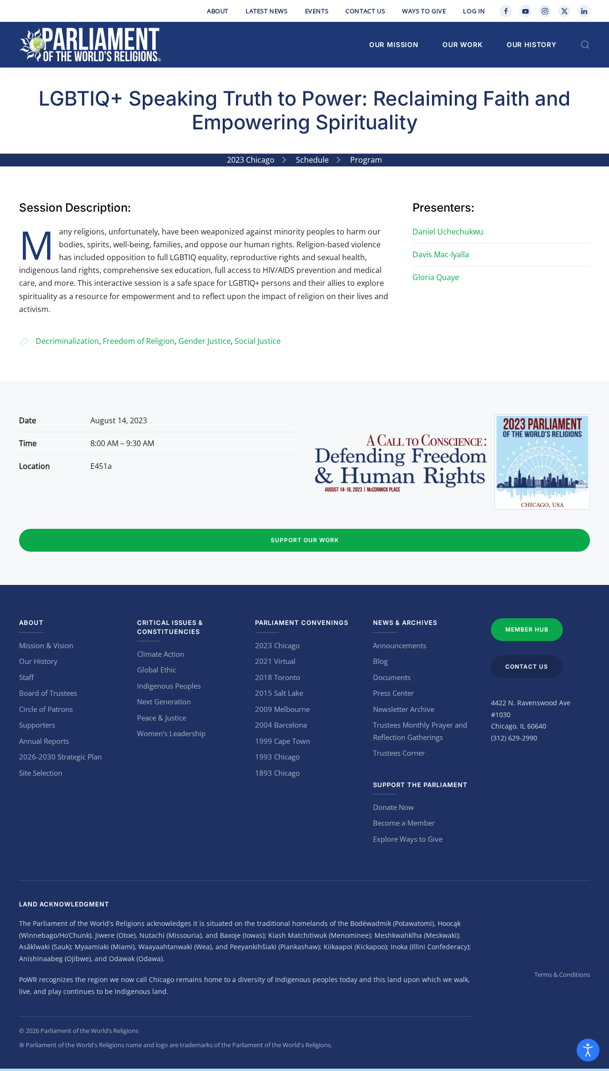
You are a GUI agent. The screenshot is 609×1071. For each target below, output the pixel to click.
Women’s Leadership (171, 733)
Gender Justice (204, 341)
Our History (532, 44)
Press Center (393, 693)
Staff (26, 677)
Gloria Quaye (436, 277)
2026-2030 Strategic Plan (60, 756)
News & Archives (405, 622)
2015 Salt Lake (279, 693)
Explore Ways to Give (407, 839)
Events (317, 11)
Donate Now (393, 807)
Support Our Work (305, 540)
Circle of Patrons (46, 709)
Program (366, 160)
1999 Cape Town (282, 741)
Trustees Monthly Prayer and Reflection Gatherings (420, 731)
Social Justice (258, 341)
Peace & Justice (161, 717)
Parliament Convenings (301, 622)
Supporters (37, 725)
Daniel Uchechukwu (448, 231)
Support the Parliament (420, 785)
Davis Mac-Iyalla (441, 254)
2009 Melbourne (282, 709)
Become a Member (404, 823)
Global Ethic (156, 669)
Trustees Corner (399, 753)
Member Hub (527, 629)
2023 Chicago (251, 160)
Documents (392, 677)
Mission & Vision (46, 645)
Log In (474, 11)
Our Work (462, 44)
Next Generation (164, 701)
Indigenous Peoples (169, 686)
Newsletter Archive (403, 709)
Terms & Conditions (562, 974)
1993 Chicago (277, 756)
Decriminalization (67, 341)
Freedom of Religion (139, 341)
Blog (380, 661)
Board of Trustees (48, 693)
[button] (585, 45)
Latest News (267, 11)
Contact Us (365, 11)
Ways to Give (424, 11)
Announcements (399, 645)
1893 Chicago (277, 773)
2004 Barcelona (281, 725)
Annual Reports (44, 741)
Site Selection (40, 773)
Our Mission (394, 44)
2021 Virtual (275, 661)
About (217, 11)
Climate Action (160, 654)
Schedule (312, 160)
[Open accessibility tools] (588, 1050)
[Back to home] (90, 45)
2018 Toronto (277, 677)
